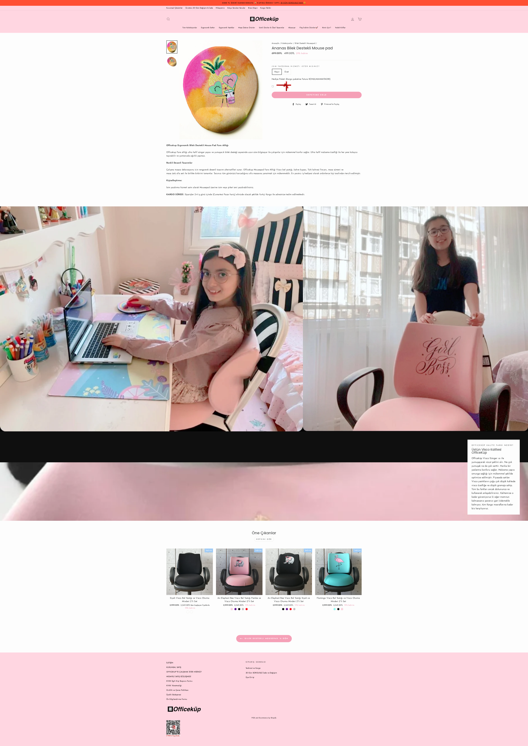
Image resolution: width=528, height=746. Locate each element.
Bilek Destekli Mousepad (305, 43)
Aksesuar (291, 27)
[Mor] (235, 609)
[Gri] (294, 609)
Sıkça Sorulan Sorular (236, 7)
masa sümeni (334, 169)
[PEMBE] (342, 609)
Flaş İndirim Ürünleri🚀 (309, 27)
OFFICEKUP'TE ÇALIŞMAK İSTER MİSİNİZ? (184, 671)
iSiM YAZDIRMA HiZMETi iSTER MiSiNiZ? (296, 66)
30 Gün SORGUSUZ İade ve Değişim (261, 672)
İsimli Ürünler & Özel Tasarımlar (271, 27)
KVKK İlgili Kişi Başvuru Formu (179, 681)
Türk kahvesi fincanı (317, 169)
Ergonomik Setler (208, 27)
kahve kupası (300, 169)
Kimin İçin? (326, 27)
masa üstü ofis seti (175, 173)
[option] (264, 2)
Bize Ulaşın (253, 7)
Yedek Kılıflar (340, 27)
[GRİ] (243, 609)
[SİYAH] (239, 609)
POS (253, 718)
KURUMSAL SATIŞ (173, 667)
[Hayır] (187, 612)
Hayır (276, 71)
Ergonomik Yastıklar (226, 27)
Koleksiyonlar (286, 43)
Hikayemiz (220, 7)
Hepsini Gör (264, 539)
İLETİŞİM (169, 662)
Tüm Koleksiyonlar (189, 27)
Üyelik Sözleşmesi (173, 694)
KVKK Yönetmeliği (174, 685)
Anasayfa (275, 43)
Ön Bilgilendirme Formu (176, 699)
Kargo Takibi (265, 7)
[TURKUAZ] (334, 609)
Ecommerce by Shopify (267, 718)
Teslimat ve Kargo (253, 668)
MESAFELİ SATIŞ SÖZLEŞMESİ (178, 676)
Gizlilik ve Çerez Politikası (177, 690)
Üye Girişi (250, 677)
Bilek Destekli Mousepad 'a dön (266, 638)
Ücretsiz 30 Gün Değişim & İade (199, 7)
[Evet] (191, 612)
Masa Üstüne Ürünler (246, 27)
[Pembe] (231, 609)
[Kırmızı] (246, 609)
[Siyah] (283, 609)
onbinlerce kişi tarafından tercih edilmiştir (340, 173)
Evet (287, 71)
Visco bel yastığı (284, 169)
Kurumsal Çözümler (174, 7)
